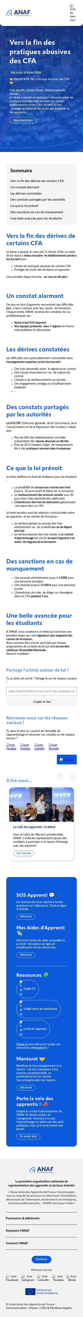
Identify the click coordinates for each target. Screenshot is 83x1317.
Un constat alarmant (24, 187)
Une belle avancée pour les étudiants (36, 218)
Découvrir (26, 916)
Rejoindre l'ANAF (17, 1230)
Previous (60, 777)
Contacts (41, 1259)
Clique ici (21, 1044)
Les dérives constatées (26, 193)
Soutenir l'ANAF (17, 1243)
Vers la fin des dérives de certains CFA (37, 181)
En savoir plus (28, 1136)
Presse (33, 1308)
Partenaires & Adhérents (23, 1218)
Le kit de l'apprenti (35, 1028)
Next (73, 777)
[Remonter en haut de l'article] (67, 759)
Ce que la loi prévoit (24, 206)
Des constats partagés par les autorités (38, 199)
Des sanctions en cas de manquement (36, 212)
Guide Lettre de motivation (40, 1009)
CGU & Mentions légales (56, 1308)
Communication (16, 1308)
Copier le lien (42, 701)
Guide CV (29, 988)
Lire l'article (24, 853)
